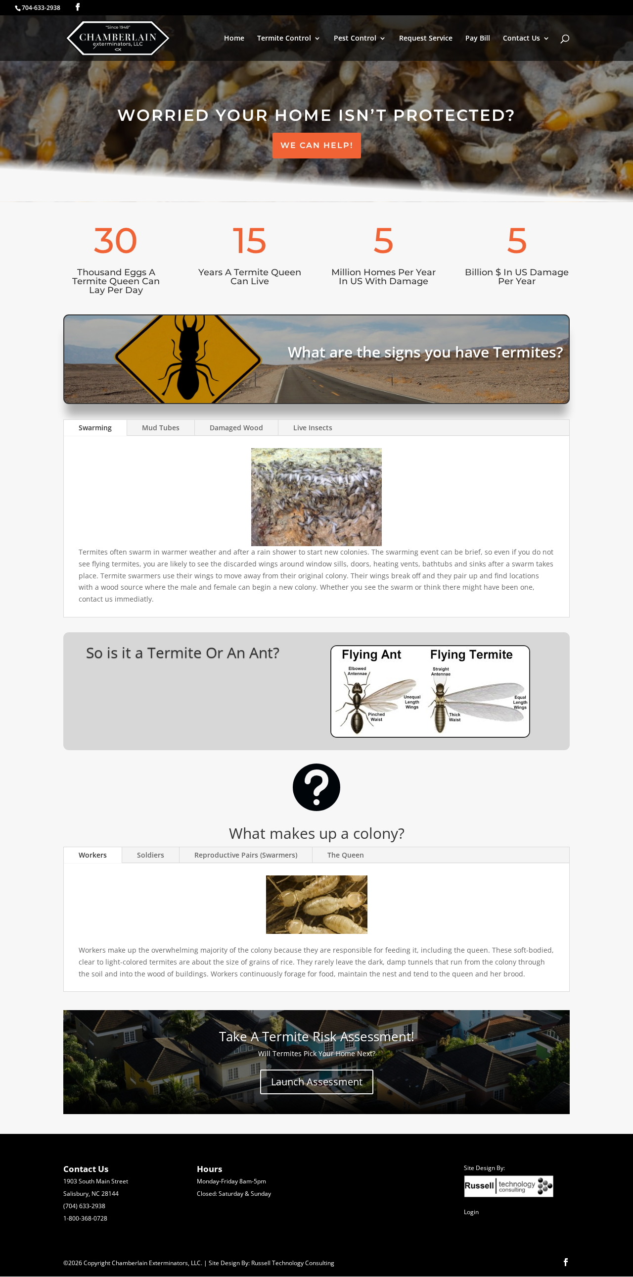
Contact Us (521, 39)
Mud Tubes (161, 427)
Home (234, 39)
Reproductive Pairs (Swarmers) (245, 855)
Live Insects (312, 427)
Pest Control (355, 39)
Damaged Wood (236, 427)
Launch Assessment (316, 1081)
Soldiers (150, 855)
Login (471, 1212)
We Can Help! (316, 145)
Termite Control (284, 39)
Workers (93, 855)
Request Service (425, 39)
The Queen (345, 855)
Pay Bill (477, 39)
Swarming (95, 427)
